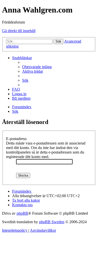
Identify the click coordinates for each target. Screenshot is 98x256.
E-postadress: (16, 139)
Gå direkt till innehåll (18, 31)
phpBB (22, 213)
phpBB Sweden (51, 222)
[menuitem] (37, 67)
